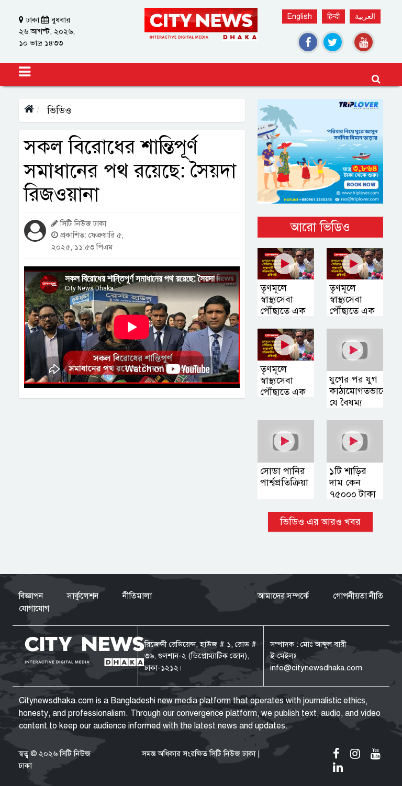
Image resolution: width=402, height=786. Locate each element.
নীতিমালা (137, 596)
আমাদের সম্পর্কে (283, 596)
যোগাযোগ (34, 608)
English (299, 16)
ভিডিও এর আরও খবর (320, 521)
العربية (365, 16)
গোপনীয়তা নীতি (358, 596)
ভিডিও (57, 110)
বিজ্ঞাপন (31, 596)
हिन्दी (333, 16)
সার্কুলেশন (82, 596)
